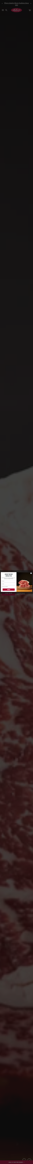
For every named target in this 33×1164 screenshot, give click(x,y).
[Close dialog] (31, 573)
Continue (8, 589)
